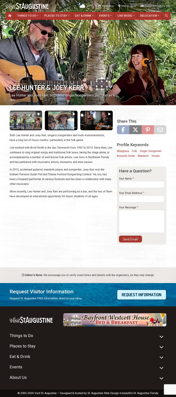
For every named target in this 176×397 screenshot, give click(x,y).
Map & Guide (128, 6)
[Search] (166, 16)
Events (104, 15)
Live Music (125, 15)
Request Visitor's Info (157, 6)
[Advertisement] (61, 225)
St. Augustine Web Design (103, 393)
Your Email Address (130, 193)
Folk (134, 151)
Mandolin (143, 155)
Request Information (141, 294)
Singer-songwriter (151, 151)
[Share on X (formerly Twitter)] (135, 129)
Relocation (148, 15)
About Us (18, 377)
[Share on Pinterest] (148, 129)
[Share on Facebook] (123, 129)
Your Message (127, 207)
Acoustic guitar (126, 155)
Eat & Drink (83, 15)
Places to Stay (55, 15)
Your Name (125, 178)
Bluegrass (123, 151)
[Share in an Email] (160, 129)
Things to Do (26, 15)
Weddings (107, 6)
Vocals (155, 155)
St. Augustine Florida (145, 393)
